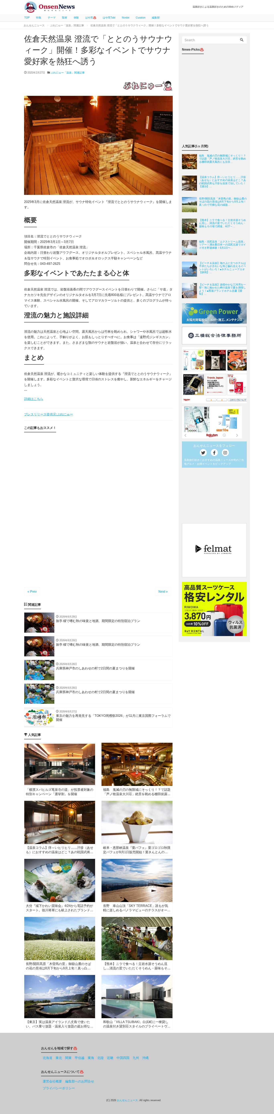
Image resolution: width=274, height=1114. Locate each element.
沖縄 (145, 1058)
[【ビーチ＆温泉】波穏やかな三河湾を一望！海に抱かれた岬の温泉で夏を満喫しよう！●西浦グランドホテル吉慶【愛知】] (190, 290)
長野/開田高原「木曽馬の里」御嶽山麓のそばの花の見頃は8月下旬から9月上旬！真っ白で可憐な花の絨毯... (223, 201)
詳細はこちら (33, 399)
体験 (76, 17)
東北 (59, 1058)
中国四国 (123, 1058)
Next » (163, 591)
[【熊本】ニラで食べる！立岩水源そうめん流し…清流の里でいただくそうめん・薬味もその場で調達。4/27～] (190, 226)
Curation (140, 17)
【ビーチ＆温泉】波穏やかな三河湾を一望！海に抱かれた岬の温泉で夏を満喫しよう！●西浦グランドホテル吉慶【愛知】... (222, 289)
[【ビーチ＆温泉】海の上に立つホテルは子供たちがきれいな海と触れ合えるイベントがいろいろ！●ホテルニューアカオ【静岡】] (190, 269)
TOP (27, 17)
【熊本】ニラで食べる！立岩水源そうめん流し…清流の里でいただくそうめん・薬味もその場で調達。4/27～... (222, 223)
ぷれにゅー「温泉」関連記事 (68, 72)
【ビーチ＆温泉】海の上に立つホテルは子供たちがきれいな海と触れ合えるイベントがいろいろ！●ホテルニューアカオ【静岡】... (222, 268)
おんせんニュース (127, 1100)
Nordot (125, 17)
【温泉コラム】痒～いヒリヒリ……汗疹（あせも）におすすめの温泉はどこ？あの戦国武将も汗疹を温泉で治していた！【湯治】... (222, 182)
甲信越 (79, 1058)
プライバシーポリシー (59, 1088)
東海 (91, 1058)
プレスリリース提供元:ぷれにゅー (48, 414)
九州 (136, 1058)
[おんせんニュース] (49, 7)
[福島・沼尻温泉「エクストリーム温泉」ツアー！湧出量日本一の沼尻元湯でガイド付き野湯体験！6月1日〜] (190, 247)
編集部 (156, 17)
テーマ (52, 17)
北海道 (47, 1058)
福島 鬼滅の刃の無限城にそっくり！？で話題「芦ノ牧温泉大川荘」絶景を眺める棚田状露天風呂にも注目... (222, 158)
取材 (64, 17)
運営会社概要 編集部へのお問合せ (68, 1081)
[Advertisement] (98, 480)
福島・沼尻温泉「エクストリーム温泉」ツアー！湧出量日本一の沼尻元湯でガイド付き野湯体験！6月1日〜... (222, 244)
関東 (68, 1058)
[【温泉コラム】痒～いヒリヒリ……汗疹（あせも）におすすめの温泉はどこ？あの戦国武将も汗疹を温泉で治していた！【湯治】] (190, 183)
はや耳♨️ (90, 17)
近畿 (110, 1058)
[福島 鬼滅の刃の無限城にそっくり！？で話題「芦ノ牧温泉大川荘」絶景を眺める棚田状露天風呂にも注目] (190, 161)
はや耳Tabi (109, 17)
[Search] (242, 40)
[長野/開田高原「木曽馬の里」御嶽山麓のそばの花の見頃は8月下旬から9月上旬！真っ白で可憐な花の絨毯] (190, 204)
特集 (38, 17)
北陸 (100, 1058)
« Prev (32, 591)
